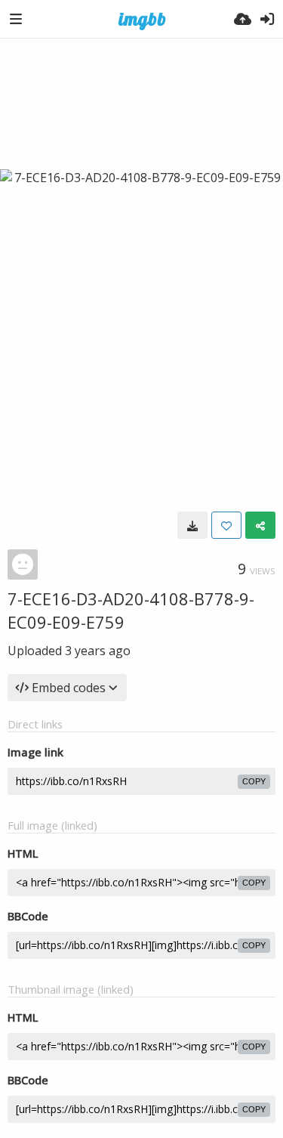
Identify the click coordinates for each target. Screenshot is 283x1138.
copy (254, 781)
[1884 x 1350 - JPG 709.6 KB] (192, 525)
